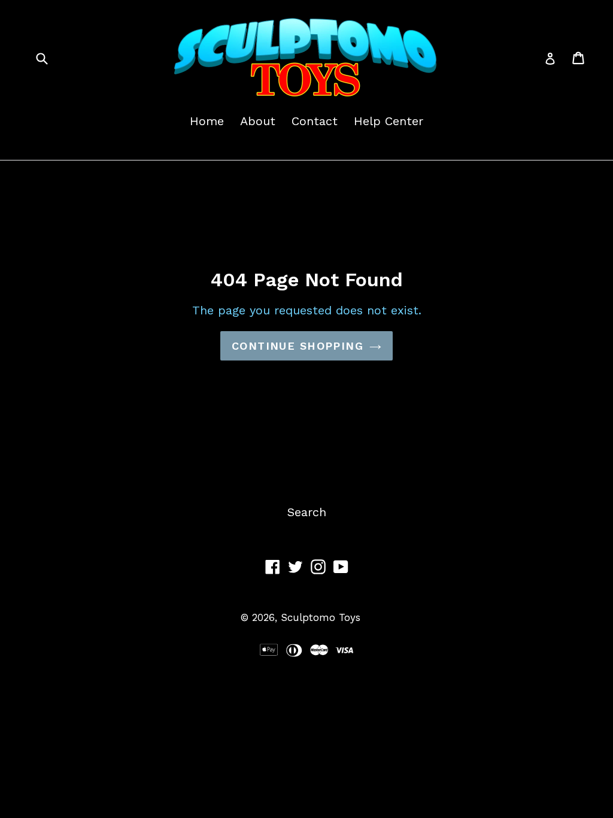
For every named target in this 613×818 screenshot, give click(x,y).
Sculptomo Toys (320, 617)
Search (306, 512)
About (257, 121)
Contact (315, 121)
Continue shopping (297, 346)
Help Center (388, 121)
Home (207, 121)
